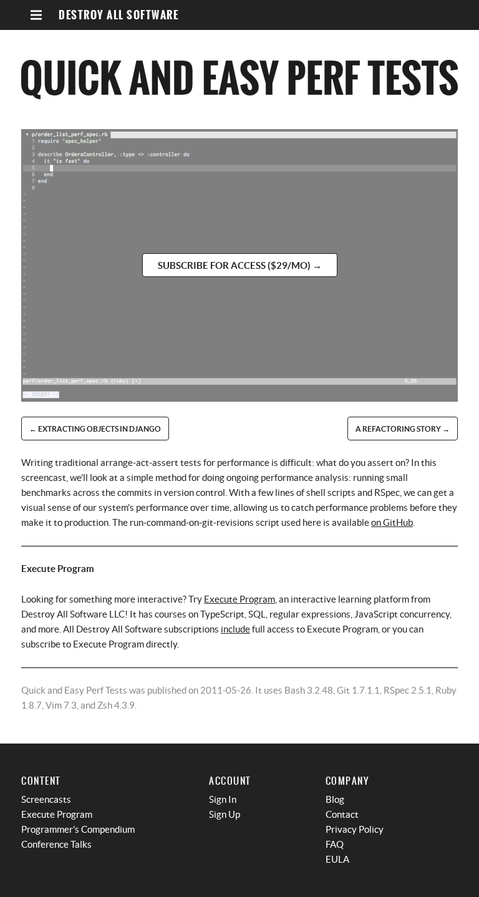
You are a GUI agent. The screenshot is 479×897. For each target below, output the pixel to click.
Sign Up (224, 814)
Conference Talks (56, 844)
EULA (337, 859)
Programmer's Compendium (78, 829)
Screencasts (46, 799)
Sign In (222, 799)
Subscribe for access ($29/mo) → (240, 265)
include (235, 629)
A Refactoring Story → (403, 429)
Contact (342, 814)
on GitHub (392, 522)
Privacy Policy (355, 829)
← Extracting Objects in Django (95, 429)
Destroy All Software (118, 15)
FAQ (335, 844)
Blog (335, 799)
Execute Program (239, 599)
